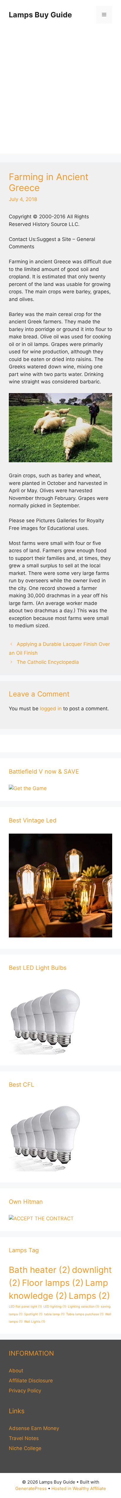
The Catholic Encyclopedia (48, 662)
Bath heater (39, 1270)
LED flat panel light (25, 1307)
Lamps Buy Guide (40, 14)
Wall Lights (34, 1322)
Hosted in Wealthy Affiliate (78, 1488)
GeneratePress (31, 1488)
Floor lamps (53, 1283)
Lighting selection (83, 1307)
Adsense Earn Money (34, 1428)
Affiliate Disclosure (31, 1381)
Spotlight (33, 1314)
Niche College (25, 1448)
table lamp (54, 1314)
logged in (51, 708)
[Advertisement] (60, 93)
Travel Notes (24, 1438)
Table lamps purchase (85, 1314)
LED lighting (54, 1307)
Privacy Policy (25, 1391)
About (16, 1371)
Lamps (89, 1296)
